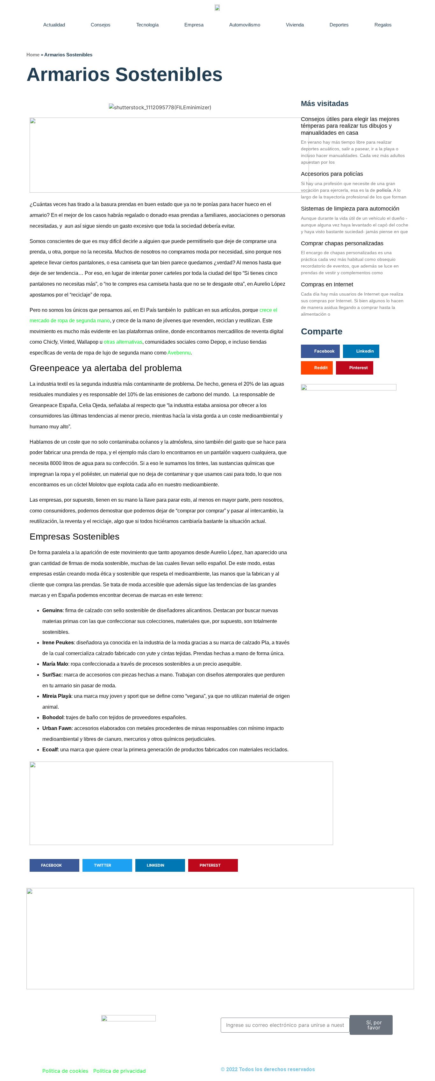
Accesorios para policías (332, 174)
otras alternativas (123, 342)
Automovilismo (244, 24)
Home (32, 54)
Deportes (339, 24)
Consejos (101, 24)
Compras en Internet (327, 284)
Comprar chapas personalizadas (342, 243)
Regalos (383, 24)
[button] (54, 865)
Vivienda (295, 24)
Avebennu (179, 352)
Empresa (193, 24)
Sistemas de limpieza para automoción (350, 208)
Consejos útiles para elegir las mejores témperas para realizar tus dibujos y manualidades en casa (350, 126)
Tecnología (147, 24)
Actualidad (54, 24)
